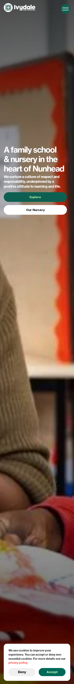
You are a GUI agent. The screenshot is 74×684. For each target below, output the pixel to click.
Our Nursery (35, 210)
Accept (52, 672)
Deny (22, 672)
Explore (35, 197)
